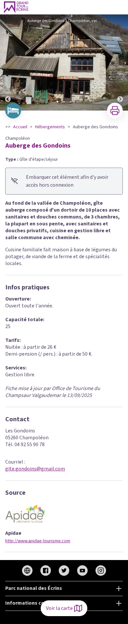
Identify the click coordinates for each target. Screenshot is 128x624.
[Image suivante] (120, 62)
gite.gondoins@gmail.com (35, 468)
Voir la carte (59, 608)
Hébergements (50, 127)
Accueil (20, 127)
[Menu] (121, 7)
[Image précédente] (8, 62)
